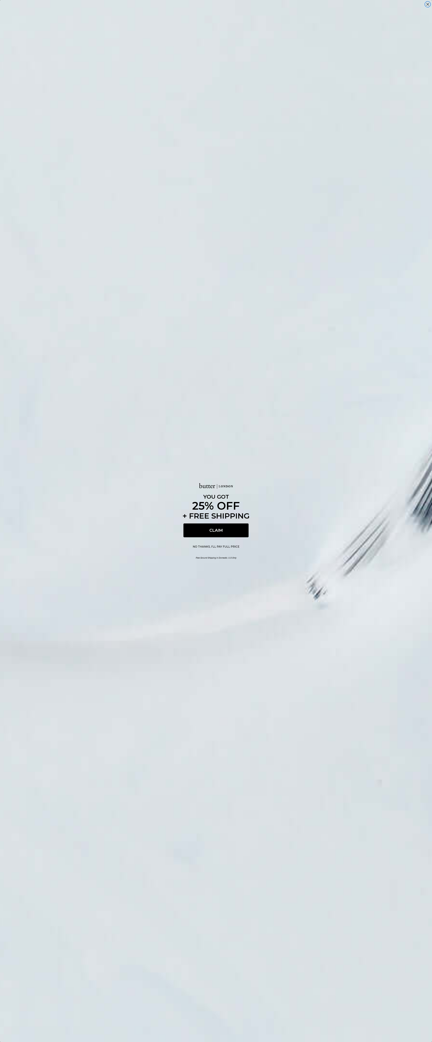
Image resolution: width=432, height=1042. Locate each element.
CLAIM (216, 530)
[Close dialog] (428, 4)
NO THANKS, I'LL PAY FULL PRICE (216, 546)
